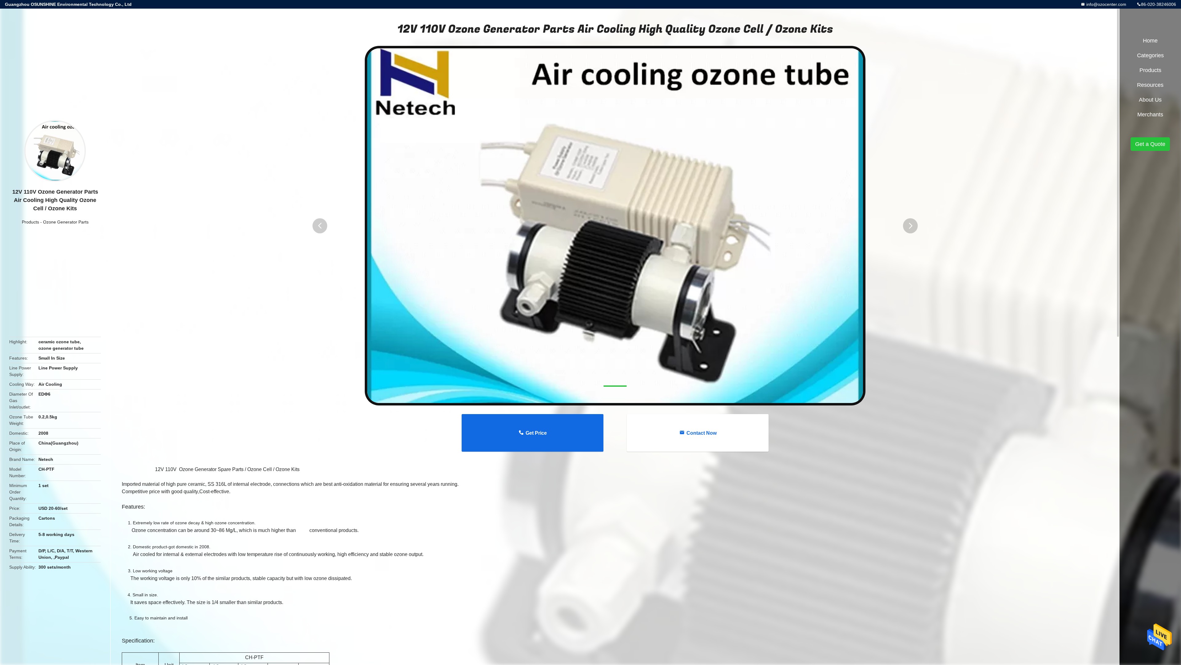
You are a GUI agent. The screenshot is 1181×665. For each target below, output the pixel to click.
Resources (1150, 85)
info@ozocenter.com (1105, 4)
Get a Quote (1150, 144)
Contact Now (701, 433)
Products (30, 222)
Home (1150, 41)
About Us (1150, 100)
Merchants (1150, 114)
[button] (319, 225)
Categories (1150, 55)
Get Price (536, 433)
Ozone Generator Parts (66, 222)
